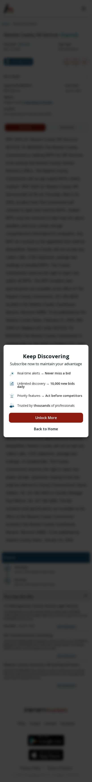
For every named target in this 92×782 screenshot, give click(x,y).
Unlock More (46, 417)
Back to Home (46, 428)
